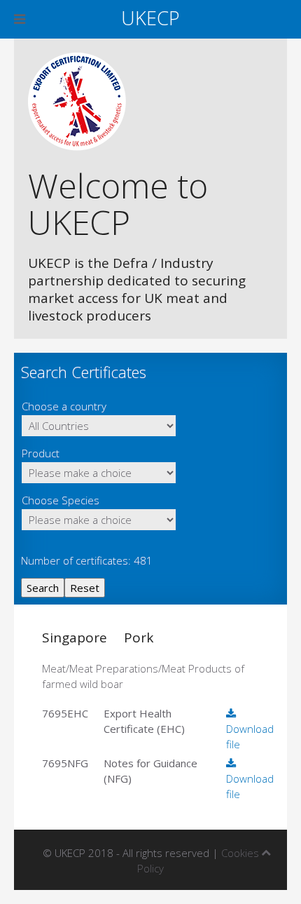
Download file (250, 736)
